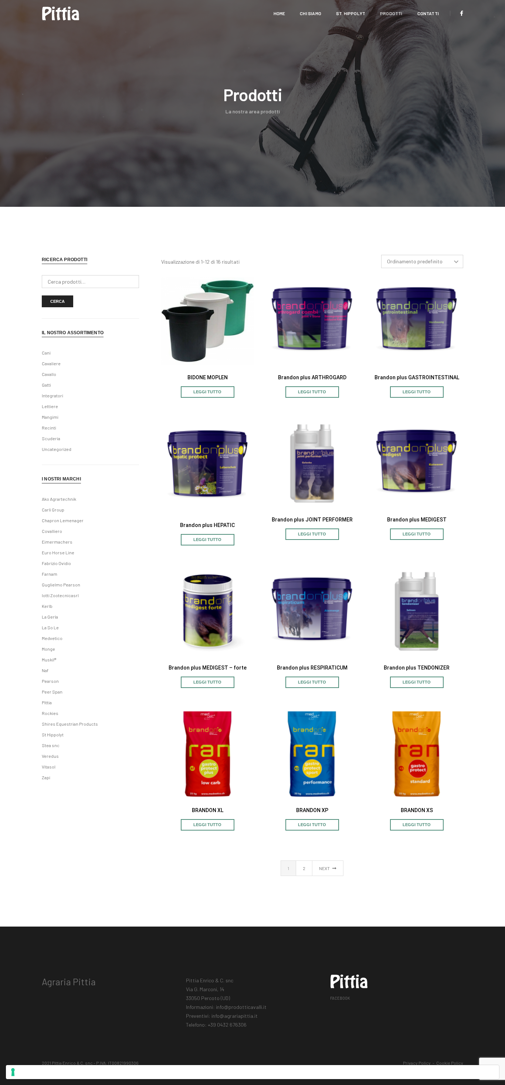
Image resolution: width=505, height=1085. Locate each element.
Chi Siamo (310, 13)
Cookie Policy (449, 1062)
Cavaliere (51, 363)
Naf (45, 670)
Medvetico (52, 638)
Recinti (49, 427)
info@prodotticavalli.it (241, 1007)
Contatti (428, 13)
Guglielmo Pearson (61, 584)
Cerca (57, 301)
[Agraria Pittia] (60, 13)
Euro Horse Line (58, 552)
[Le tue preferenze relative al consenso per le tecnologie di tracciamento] (252, 1072)
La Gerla (50, 616)
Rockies (50, 713)
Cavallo (49, 374)
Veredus (50, 756)
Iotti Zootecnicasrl (60, 595)
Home (279, 13)
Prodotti (391, 13)
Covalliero (52, 531)
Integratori (52, 395)
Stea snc (51, 745)
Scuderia (51, 438)
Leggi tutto (207, 392)
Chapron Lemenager (63, 520)
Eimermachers (57, 541)
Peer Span (52, 691)
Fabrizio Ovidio (56, 563)
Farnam (49, 573)
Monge (48, 648)
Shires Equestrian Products (70, 723)
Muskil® (49, 659)
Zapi (46, 777)
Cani (46, 352)
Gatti (46, 384)
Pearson (50, 681)
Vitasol (48, 766)
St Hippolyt (53, 734)
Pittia (47, 702)
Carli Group (53, 509)
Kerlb (47, 606)
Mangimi (50, 417)
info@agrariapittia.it (234, 1016)
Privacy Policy (417, 1062)
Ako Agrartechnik (59, 499)
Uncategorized (56, 449)
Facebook (340, 998)
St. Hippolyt (350, 13)
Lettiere (50, 406)
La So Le (50, 627)
